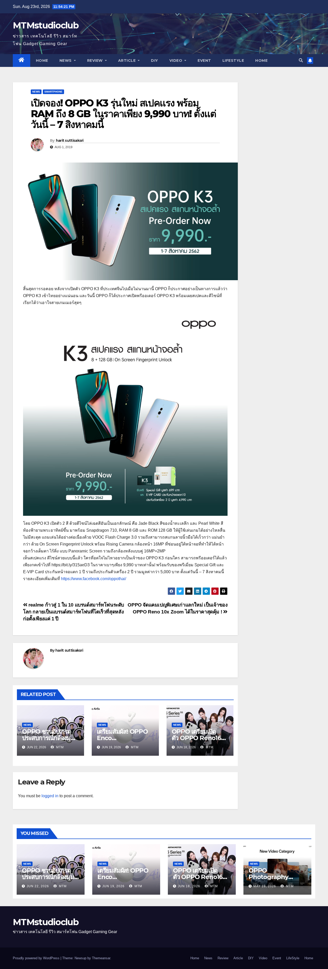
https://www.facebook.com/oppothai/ (93, 579)
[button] (301, 60)
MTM (59, 747)
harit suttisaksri (70, 140)
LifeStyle (233, 60)
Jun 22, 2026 (38, 886)
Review (95, 60)
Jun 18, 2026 (189, 886)
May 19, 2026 (264, 886)
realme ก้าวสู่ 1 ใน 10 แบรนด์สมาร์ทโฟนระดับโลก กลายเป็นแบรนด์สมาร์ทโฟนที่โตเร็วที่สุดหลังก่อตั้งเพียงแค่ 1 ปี (73, 611)
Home (42, 60)
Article (127, 60)
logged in (50, 796)
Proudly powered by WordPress (36, 958)
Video (176, 60)
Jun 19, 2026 (113, 886)
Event (204, 60)
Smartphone (53, 91)
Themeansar (101, 958)
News (66, 60)
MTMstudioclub (45, 25)
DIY (154, 60)
